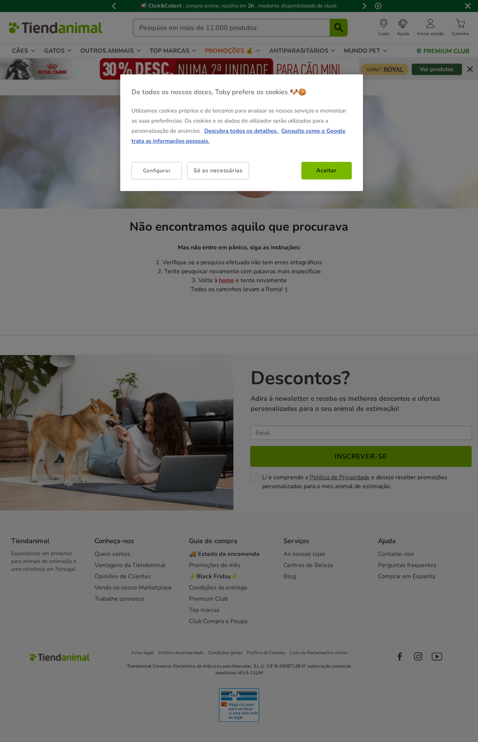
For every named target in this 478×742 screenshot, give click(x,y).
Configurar (157, 170)
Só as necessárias (218, 170)
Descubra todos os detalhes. (241, 131)
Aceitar (326, 170)
